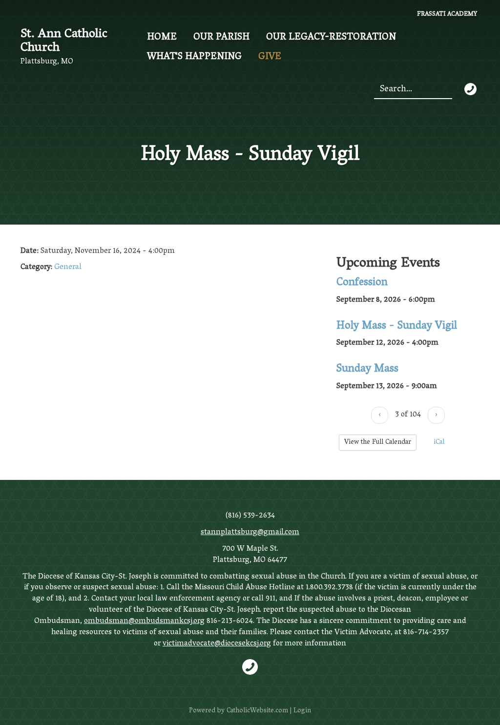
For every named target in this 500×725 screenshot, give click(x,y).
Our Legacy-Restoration (331, 37)
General (68, 267)
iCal (438, 442)
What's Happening (194, 57)
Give (269, 57)
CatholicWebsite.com (257, 711)
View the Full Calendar (377, 442)
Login (302, 711)
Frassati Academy (447, 15)
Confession (362, 283)
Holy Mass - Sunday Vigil (396, 326)
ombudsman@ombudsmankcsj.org (144, 621)
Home (162, 37)
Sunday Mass (367, 369)
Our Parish (221, 37)
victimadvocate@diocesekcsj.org (217, 644)
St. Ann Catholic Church (64, 41)
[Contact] (470, 89)
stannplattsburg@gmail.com (250, 532)
